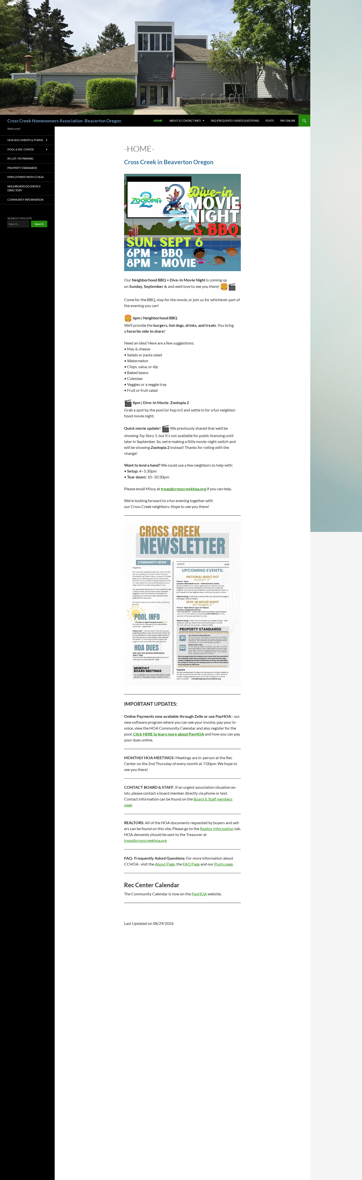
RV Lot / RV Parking (20, 158)
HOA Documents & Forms (25, 140)
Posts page (223, 864)
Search (39, 224)
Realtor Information (217, 828)
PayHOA (199, 893)
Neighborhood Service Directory (24, 188)
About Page (165, 864)
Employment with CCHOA (25, 177)
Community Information (25, 199)
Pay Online (287, 120)
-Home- (158, 120)
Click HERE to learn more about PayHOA (168, 734)
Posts (269, 120)
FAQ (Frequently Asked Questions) (235, 120)
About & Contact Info (185, 120)
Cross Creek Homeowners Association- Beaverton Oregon (64, 120)
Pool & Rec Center (20, 149)
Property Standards (22, 167)
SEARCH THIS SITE (19, 218)
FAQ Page (191, 864)
